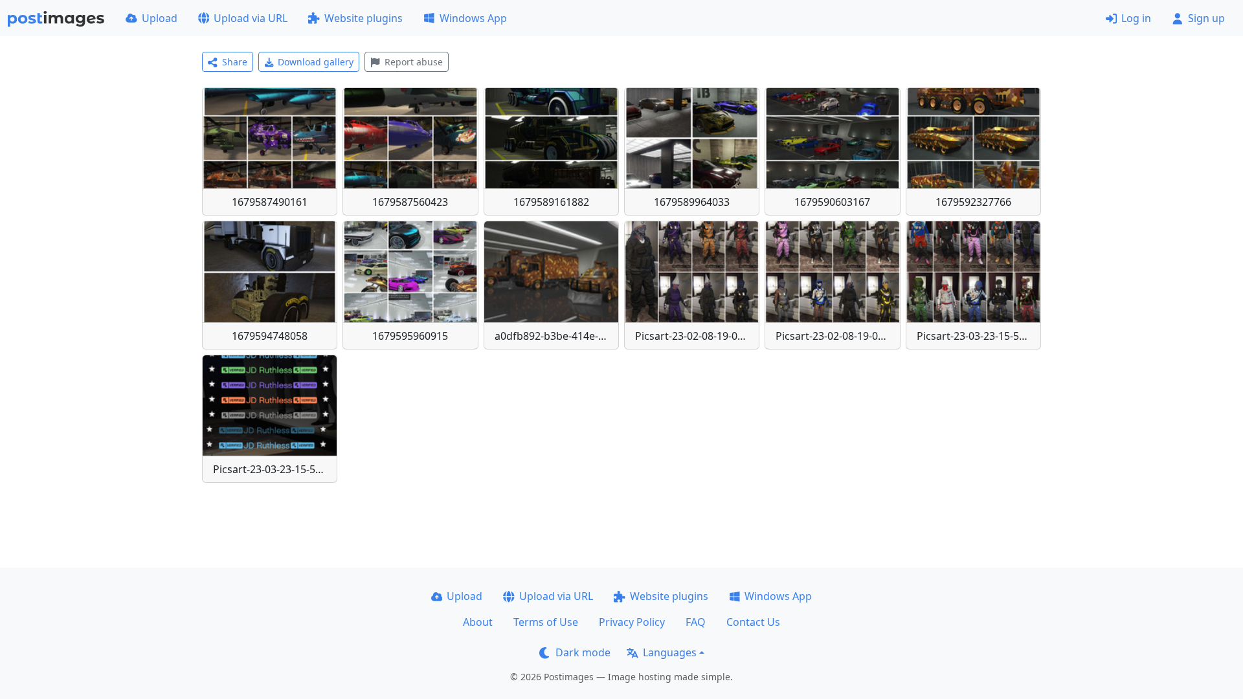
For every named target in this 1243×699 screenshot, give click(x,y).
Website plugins (363, 18)
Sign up (1206, 18)
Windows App (473, 18)
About (478, 622)
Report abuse (414, 62)
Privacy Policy (632, 622)
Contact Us (753, 622)
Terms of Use (545, 622)
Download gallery (315, 62)
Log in (1136, 18)
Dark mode (582, 652)
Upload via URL (250, 18)
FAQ (696, 622)
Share (234, 62)
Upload (159, 18)
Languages (670, 652)
